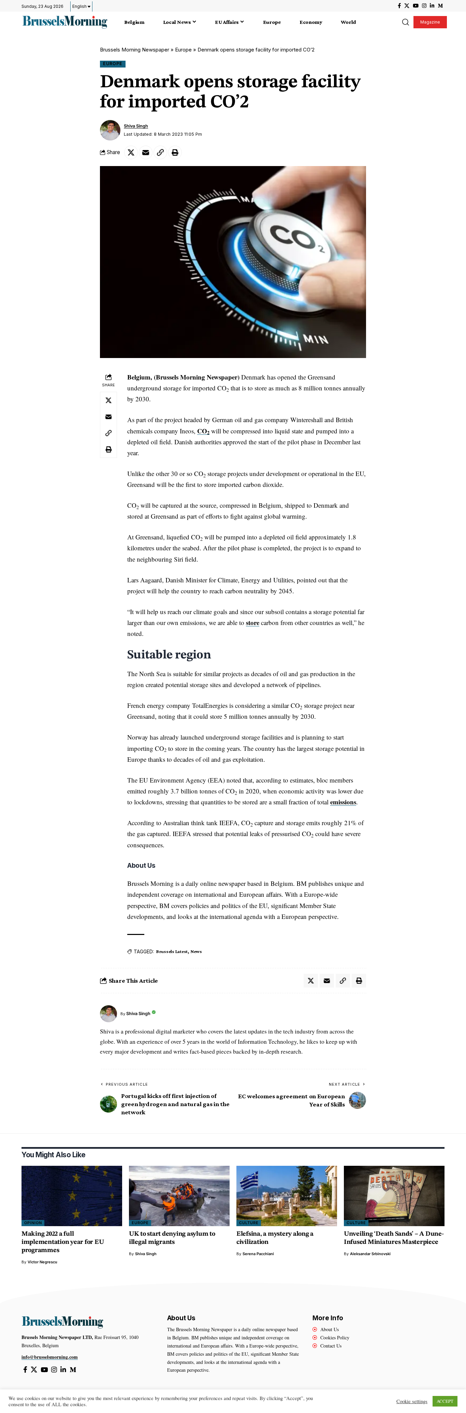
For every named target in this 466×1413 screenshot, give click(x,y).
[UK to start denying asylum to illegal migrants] (179, 1196)
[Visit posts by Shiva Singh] (110, 130)
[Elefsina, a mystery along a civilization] (286, 1196)
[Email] (145, 152)
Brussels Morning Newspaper (134, 49)
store (252, 622)
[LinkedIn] (432, 5)
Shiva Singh (136, 126)
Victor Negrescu (42, 1262)
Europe (183, 49)
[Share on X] (131, 152)
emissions (343, 801)
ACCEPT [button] (445, 1401)
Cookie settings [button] (411, 1401)
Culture (249, 1222)
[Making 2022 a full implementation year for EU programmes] (71, 1196)
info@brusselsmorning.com (49, 1356)
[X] (407, 5)
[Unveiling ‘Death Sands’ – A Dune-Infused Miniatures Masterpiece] (394, 1196)
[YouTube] (415, 5)
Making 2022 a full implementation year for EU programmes (62, 1242)
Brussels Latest (172, 951)
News (196, 951)
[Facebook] (399, 5)
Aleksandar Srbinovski (370, 1253)
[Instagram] (424, 5)
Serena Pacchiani (258, 1253)
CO (203, 430)
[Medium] (440, 5)
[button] (405, 22)
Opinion (33, 1222)
